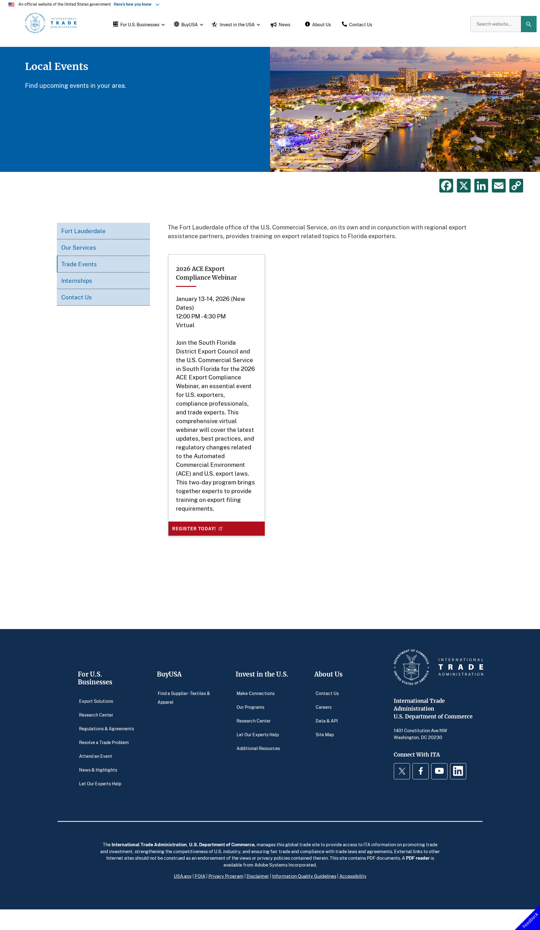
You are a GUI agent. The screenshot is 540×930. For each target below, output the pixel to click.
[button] (138, 24)
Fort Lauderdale (83, 230)
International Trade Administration (149, 844)
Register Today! (194, 528)
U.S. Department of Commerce (221, 844)
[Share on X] (463, 185)
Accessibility (353, 876)
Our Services (78, 247)
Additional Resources (258, 748)
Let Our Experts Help (100, 783)
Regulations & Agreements (106, 728)
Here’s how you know (134, 4)
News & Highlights (98, 769)
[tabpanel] (270, 109)
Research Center (96, 715)
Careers (324, 707)
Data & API (327, 720)
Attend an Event (95, 756)
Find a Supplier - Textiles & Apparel (184, 698)
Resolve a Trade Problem (104, 742)
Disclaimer (258, 876)
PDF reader (418, 858)
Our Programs (250, 707)
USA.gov (183, 876)
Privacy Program (225, 876)
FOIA (200, 876)
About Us (328, 674)
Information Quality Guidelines (304, 876)
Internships (76, 280)
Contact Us (76, 297)
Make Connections (256, 693)
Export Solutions (96, 701)
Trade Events (79, 264)
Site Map (325, 734)
